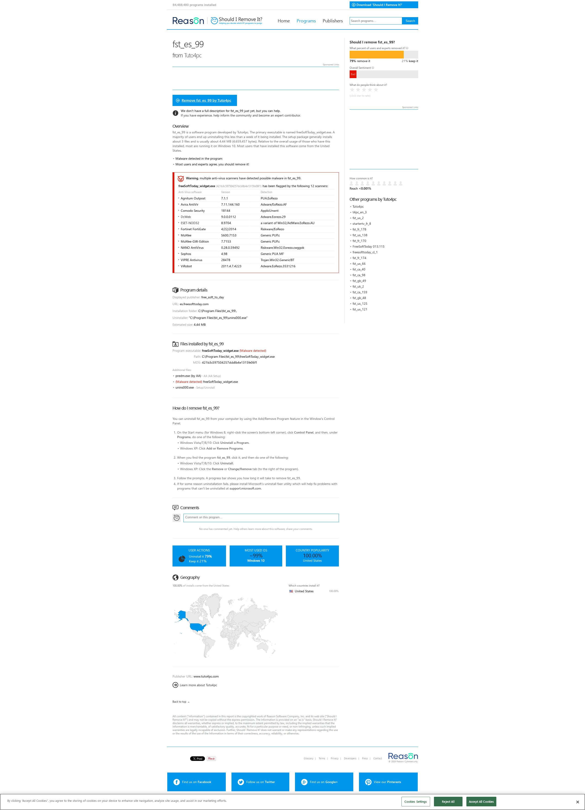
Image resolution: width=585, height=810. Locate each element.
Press (365, 758)
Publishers (333, 20)
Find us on (196, 782)
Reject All (448, 801)
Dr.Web (186, 216)
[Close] (578, 802)
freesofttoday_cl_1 (365, 252)
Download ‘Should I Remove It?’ (379, 5)
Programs (306, 20)
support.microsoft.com (245, 488)
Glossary (308, 758)
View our (387, 782)
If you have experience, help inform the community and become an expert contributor (240, 115)
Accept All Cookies (481, 801)
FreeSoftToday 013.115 (369, 246)
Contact (377, 758)
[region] (292, 802)
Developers (350, 758)
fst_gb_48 (359, 298)
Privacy (334, 758)
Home (284, 20)
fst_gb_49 (359, 280)
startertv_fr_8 (362, 223)
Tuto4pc (358, 206)
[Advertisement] (384, 139)
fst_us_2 (358, 218)
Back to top (179, 701)
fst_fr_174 (359, 258)
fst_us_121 (360, 309)
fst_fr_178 (359, 229)
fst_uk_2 (358, 286)
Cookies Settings (415, 801)
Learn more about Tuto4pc (198, 685)
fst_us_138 (360, 235)
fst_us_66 (359, 263)
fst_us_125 (360, 303)
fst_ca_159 (360, 292)
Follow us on (260, 782)
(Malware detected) (252, 350)
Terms (322, 758)
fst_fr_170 (359, 240)
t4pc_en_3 (360, 212)
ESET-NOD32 (190, 223)
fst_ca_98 (359, 275)
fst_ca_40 (359, 269)
